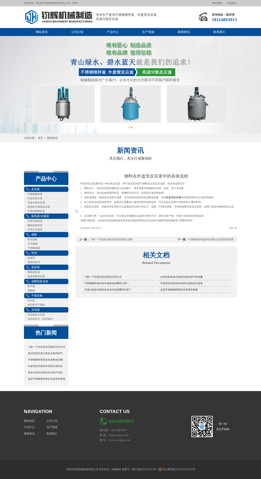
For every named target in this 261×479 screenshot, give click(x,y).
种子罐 (31, 286)
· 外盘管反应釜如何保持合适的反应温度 (46, 366)
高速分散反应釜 (36, 202)
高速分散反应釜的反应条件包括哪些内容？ (108, 289)
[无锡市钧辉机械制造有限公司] (60, 17)
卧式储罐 (32, 239)
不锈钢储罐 (34, 248)
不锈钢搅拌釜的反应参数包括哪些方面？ (106, 283)
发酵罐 (31, 290)
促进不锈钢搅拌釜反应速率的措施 (179, 289)
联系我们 (232, 3)
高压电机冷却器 (36, 314)
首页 (40, 138)
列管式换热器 (35, 221)
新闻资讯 (184, 32)
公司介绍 (77, 32)
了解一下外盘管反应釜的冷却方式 (103, 277)
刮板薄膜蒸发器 (36, 276)
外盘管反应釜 (35, 198)
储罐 (34, 234)
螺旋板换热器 (35, 225)
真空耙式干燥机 (36, 304)
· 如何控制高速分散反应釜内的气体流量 (46, 353)
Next (255, 85)
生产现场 (148, 32)
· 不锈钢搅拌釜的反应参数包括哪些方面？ (46, 359)
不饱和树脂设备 (36, 211)
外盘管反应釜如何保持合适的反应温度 (182, 283)
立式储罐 (32, 243)
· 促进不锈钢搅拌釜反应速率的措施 (45, 379)
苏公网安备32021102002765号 (178, 469)
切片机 (31, 300)
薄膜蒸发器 (34, 272)
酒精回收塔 (34, 262)
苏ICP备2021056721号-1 (145, 469)
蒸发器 (35, 267)
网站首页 (42, 32)
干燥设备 (37, 295)
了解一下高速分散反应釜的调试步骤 (111, 239)
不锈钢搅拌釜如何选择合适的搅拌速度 (210, 239)
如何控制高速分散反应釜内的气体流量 (182, 277)
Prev (6, 85)
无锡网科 (116, 469)
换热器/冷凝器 (40, 216)
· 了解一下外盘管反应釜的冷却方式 (45, 347)
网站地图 (217, 3)
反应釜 (35, 189)
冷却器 (35, 309)
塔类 (34, 252)
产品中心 (113, 32)
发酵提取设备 (39, 281)
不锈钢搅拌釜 (35, 194)
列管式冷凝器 (35, 229)
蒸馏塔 (31, 258)
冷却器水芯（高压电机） (41, 319)
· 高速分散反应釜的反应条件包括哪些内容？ (46, 372)
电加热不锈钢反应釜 (39, 207)
